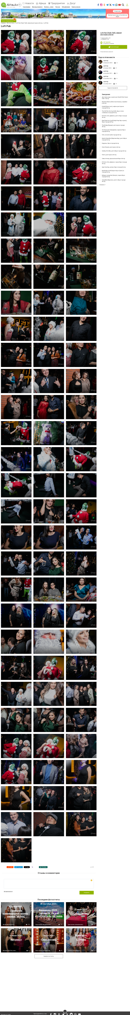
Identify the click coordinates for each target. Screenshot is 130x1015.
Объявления (66, 7)
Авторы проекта (37, 7)
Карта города (76, 7)
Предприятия (58, 3)
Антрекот (16, 939)
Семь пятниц (81, 913)
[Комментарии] (93, 867)
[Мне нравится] (91, 867)
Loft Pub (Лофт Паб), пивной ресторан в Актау (111, 34)
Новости (29, 3)
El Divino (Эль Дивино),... (74, 950)
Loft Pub (105, 60)
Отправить (86, 892)
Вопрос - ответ (48, 7)
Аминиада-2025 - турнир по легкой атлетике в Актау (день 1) (49, 915)
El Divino (81, 939)
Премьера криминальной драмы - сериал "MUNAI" (16, 913)
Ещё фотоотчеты (49, 956)
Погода (57, 7)
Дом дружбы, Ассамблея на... (43, 924)
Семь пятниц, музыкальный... (75, 924)
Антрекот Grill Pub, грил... (9, 950)
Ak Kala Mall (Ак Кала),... (9, 924)
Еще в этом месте (113, 88)
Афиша (42, 3)
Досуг (73, 3)
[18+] (9, 5)
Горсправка (26, 7)
